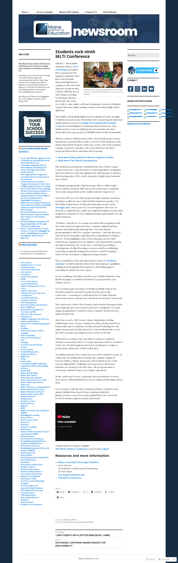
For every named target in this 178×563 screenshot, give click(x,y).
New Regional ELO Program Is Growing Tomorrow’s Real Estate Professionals (35, 176)
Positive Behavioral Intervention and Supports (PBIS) (35, 433)
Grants (24, 347)
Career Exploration (29, 284)
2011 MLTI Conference (69, 478)
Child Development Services (33, 286)
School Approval (28, 453)
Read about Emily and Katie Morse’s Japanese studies (86, 157)
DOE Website (109, 12)
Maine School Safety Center (33, 389)
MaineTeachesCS (28, 396)
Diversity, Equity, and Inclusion (34, 305)
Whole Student (27, 502)
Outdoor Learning (28, 427)
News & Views (70, 522)
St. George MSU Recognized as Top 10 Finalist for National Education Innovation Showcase (36, 160)
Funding (24, 342)
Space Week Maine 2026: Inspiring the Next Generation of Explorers (35, 190)
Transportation (27, 493)
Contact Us (91, 12)
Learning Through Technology (34, 364)
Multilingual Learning (30, 415)
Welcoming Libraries (30, 497)
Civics (23, 288)
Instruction (26, 361)
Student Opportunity (30, 469)
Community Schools (29, 298)
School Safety (26, 455)
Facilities (25, 328)
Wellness (24, 500)
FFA (22, 340)
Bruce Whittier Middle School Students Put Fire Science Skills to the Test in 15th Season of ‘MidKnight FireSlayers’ (35, 197)
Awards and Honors (29, 277)
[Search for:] (143, 55)
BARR (23, 279)
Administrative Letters (31, 265)
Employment (26, 317)
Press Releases (29, 244)
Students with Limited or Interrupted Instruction (31, 473)
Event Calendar (45, 12)
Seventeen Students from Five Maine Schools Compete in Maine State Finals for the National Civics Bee (35, 215)
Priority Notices (28, 436)
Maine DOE (25, 371)
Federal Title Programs (31, 338)
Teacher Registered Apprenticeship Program (31, 487)
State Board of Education (31, 464)
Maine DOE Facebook (138, 123)
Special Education (28, 460)
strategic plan (62, 207)
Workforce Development (31, 504)
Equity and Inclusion (29, 321)
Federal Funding (28, 335)
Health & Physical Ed (29, 352)
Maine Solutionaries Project (33, 392)
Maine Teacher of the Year (32, 394)
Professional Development (32, 439)
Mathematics (26, 399)
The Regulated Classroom (32, 490)
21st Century (26, 263)
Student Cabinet (28, 467)
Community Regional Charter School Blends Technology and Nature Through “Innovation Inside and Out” (34, 168)
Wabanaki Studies (28, 495)
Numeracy (25, 422)
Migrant (24, 406)
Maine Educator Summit (31, 378)
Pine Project (26, 429)
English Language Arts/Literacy (35, 319)
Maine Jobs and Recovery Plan (34, 380)
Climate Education (29, 291)
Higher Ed (25, 356)
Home (23, 359)
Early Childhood (28, 307)
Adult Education (28, 267)
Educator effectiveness (31, 314)
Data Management (29, 302)
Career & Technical (29, 281)
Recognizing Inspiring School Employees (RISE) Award (33, 442)
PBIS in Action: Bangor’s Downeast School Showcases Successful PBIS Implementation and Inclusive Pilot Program (36, 206)
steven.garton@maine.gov (71, 474)
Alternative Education (30, 270)
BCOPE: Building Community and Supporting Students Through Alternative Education (35, 223)
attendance (26, 274)
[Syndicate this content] (19, 148)
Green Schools (27, 349)
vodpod (105, 449)
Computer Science (29, 300)
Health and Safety (28, 354)
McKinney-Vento (28, 401)
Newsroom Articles (84, 522)
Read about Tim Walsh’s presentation (77, 160)
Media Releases (27, 403)
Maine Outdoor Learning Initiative (36, 387)
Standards (25, 462)
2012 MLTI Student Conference (71, 449)
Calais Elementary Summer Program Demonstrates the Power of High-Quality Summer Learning (36, 184)
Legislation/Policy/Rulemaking (34, 366)
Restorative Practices (30, 446)
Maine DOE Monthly (29, 373)
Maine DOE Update (69, 12)
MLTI (23, 408)
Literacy (24, 368)
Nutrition (25, 425)
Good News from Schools (31, 345)
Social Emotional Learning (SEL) (34, 457)
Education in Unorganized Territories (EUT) (32, 311)
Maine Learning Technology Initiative (78, 462)
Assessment (26, 272)
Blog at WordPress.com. (89, 559)
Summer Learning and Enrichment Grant (30, 477)
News (25, 12)
